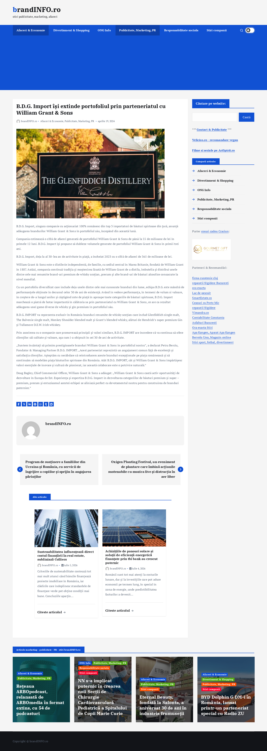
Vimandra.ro (200, 313)
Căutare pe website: (211, 103)
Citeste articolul (50, 612)
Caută (246, 117)
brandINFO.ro (29, 121)
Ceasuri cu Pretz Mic (205, 303)
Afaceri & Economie (31, 30)
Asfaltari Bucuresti (204, 323)
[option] (41, 689)
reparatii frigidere (203, 308)
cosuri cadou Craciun (215, 231)
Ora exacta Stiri (202, 327)
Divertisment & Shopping (71, 30)
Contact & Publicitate (212, 130)
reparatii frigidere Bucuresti (210, 283)
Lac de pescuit (201, 293)
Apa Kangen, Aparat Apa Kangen (213, 332)
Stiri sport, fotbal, (204, 342)
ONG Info (104, 30)
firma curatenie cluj (205, 278)
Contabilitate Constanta (208, 317)
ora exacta (199, 288)
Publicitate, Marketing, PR (137, 30)
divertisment (225, 342)
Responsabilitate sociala (181, 30)
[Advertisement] (133, 62)
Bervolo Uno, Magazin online (211, 337)
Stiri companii (217, 30)
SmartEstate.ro (202, 298)
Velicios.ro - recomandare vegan (215, 140)
